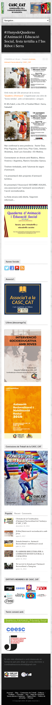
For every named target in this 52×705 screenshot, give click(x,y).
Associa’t (10, 693)
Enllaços (41, 693)
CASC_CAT (27, 62)
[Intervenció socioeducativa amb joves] (22, 355)
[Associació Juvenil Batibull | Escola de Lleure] (31, 588)
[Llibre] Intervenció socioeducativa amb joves (31, 532)
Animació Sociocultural (12, 62)
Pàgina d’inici (31, 696)
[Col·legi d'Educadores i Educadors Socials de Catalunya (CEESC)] (20, 588)
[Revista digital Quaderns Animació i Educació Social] (26, 620)
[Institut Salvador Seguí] (9, 595)
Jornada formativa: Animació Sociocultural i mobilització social (29, 542)
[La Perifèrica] (9, 601)
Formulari (20, 694)
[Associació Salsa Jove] (31, 595)
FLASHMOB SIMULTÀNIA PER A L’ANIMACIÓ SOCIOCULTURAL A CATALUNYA (30, 553)
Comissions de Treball (28, 693)
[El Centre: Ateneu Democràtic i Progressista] (41, 595)
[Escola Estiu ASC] (22, 412)
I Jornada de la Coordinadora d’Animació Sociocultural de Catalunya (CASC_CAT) (31, 520)
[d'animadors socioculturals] (9, 588)
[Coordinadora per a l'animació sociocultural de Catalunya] (26, 8)
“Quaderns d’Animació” (14, 96)
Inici (27, 694)
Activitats (32, 59)
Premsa (30, 698)
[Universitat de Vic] (41, 588)
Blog (16, 693)
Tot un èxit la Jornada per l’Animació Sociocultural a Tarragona (30, 565)
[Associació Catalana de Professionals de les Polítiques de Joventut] (15, 642)
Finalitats (11, 694)
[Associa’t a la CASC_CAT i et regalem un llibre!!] (22, 299)
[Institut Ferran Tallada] (20, 595)
